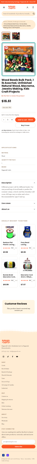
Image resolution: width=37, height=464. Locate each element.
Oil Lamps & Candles (8, 385)
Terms (22, 459)
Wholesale (4, 421)
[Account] (27, 7)
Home (5, 21)
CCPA (33, 459)
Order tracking (6, 406)
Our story (4, 417)
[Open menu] (4, 7)
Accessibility (28, 459)
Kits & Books (5, 369)
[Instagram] (3, 356)
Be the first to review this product (13, 96)
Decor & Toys (6, 381)
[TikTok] (8, 356)
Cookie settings (5, 460)
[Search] (34, 14)
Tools (3, 378)
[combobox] (17, 14)
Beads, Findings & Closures (16, 21)
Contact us (5, 396)
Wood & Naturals (7, 375)
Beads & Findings (7, 372)
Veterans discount (7, 409)
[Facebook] (12, 356)
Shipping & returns (7, 399)
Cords (3, 365)
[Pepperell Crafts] (12, 7)
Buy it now (25, 125)
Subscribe (18, 447)
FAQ (3, 403)
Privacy (18, 459)
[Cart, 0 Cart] (33, 7)
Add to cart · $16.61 (25, 120)
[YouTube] (17, 356)
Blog (3, 424)
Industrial (4, 388)
